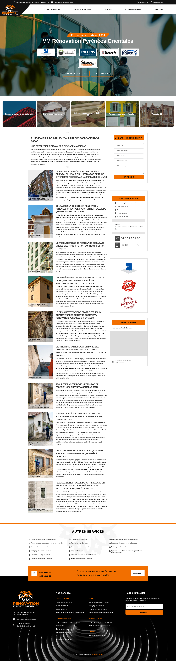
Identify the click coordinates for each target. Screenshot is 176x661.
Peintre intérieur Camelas (79, 543)
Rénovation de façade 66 (64, 636)
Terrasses (159, 9)
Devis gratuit (137, 573)
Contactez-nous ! (102, 73)
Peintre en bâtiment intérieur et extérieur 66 (70, 612)
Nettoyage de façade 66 (64, 639)
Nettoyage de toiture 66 (96, 606)
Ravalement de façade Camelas (41, 558)
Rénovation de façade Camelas (41, 555)
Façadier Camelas (77, 551)
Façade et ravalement (83, 9)
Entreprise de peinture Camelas (81, 558)
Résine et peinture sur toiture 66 (99, 602)
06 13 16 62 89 (158, 2)
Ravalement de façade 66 (64, 632)
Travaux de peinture (52, 9)
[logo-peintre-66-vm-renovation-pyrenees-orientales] (10, 10)
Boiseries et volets (133, 9)
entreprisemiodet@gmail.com (63, 2)
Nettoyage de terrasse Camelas (41, 551)
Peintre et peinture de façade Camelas (83, 555)
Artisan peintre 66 (61, 609)
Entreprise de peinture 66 (64, 602)
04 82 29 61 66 (143, 2)
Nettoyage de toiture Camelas (121, 547)
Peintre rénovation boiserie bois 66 (100, 622)
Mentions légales (97, 654)
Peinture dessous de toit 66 (98, 609)
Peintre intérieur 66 (62, 606)
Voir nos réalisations (76, 73)
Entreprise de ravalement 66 (65, 629)
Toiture (108, 9)
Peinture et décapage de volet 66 (99, 625)
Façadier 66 (60, 625)
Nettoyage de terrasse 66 (97, 635)
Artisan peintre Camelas (79, 539)
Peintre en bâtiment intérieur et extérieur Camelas (47, 543)
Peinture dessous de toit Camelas (42, 547)
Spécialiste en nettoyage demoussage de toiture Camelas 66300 (126, 551)
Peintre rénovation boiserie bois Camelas (124, 539)
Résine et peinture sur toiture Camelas (43, 539)
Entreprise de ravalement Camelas (82, 547)
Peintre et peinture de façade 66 (66, 622)
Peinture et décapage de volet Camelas (124, 543)
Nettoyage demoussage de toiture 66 (101, 612)
